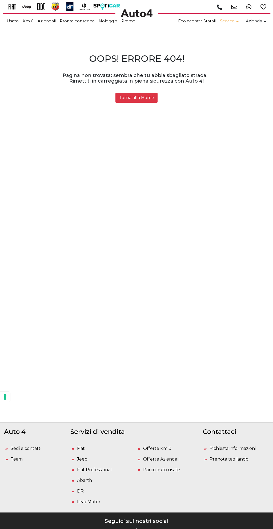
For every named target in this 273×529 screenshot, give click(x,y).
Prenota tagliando (229, 459)
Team (17, 459)
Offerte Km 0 (157, 448)
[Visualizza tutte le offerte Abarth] (57, 6)
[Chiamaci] (219, 7)
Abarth (84, 480)
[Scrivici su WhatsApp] (246, 7)
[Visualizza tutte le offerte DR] (72, 6)
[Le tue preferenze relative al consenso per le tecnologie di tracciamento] (5, 397)
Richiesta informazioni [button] (233, 448)
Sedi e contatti (26, 448)
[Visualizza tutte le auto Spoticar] (108, 6)
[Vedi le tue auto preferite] (261, 7)
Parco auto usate (161, 469)
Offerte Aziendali (161, 459)
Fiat (81, 448)
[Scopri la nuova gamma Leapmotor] (86, 6)
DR (80, 491)
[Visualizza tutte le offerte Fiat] (14, 6)
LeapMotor (89, 501)
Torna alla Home (136, 97)
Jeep (82, 459)
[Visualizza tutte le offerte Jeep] (28, 6)
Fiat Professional (94, 469)
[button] (232, 7)
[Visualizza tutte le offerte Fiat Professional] (43, 6)
